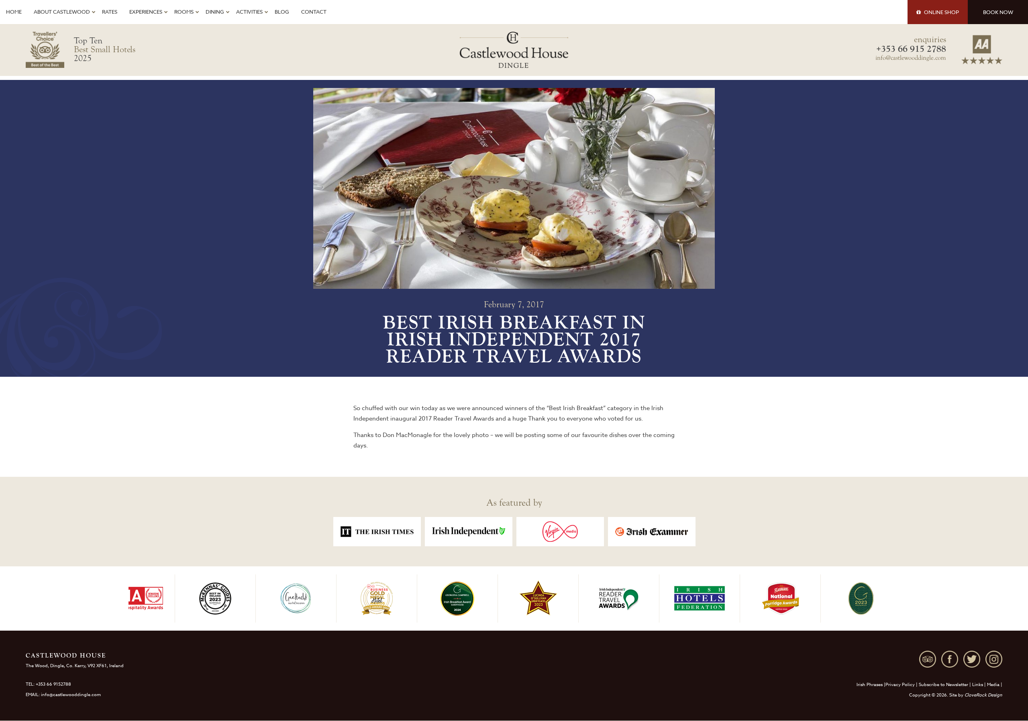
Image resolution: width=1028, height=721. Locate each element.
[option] (377, 531)
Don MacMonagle (407, 435)
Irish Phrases (870, 684)
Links (977, 684)
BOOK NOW (998, 12)
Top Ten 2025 (104, 49)
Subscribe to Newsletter (943, 684)
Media (993, 684)
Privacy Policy (900, 684)
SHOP (941, 12)
